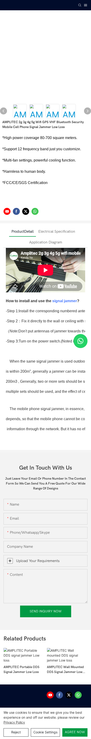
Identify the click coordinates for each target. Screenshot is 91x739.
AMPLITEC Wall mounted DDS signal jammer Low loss (65, 669)
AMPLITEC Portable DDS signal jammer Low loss (21, 669)
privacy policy (14, 722)
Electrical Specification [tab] (56, 231)
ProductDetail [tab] (22, 231)
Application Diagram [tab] (45, 242)
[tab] (79, 228)
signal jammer (64, 301)
